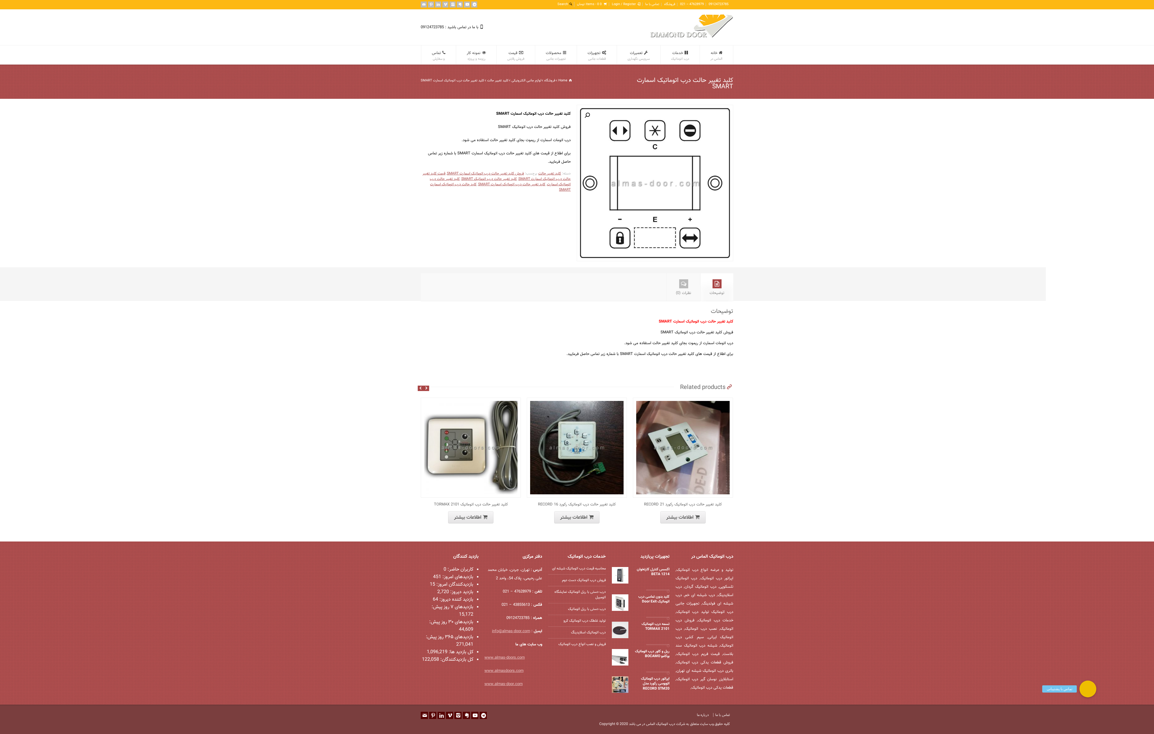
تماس (438, 56)
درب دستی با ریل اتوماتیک (587, 609)
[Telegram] (474, 5)
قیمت (515, 56)
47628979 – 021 (692, 4)
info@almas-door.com (511, 631)
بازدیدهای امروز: (457, 577)
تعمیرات (638, 56)
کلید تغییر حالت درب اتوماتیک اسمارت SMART (511, 184)
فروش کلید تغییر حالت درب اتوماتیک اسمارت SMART (485, 173)
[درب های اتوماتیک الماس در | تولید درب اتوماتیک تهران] (691, 37)
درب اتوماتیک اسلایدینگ (588, 632)
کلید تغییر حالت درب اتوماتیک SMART (489, 179)
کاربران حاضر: (459, 569)
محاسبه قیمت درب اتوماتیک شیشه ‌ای (579, 568)
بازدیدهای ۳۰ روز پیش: (451, 622)
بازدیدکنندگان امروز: (454, 584)
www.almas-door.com (503, 684)
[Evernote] (460, 5)
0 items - (589, 4)
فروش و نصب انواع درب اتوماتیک (582, 644)
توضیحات (717, 293)
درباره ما (703, 715)
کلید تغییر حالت (497, 80)
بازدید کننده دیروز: (455, 599)
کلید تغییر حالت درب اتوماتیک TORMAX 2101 (471, 505)
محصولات (556, 56)
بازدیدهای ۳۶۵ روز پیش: (449, 637)
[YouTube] (467, 5)
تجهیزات (597, 56)
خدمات (680, 56)
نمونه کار (476, 56)
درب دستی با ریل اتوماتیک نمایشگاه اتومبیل (580, 594)
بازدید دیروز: (461, 592)
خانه (716, 56)
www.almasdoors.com (504, 671)
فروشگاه (669, 4)
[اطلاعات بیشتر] (466, 401)
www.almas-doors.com (504, 658)
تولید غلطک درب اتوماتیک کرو (584, 620)
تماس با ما (652, 4)
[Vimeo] (445, 5)
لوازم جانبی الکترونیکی (526, 80)
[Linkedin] (438, 5)
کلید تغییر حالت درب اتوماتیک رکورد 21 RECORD (683, 505)
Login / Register (624, 4)
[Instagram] (453, 5)
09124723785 (718, 4)
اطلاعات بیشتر (467, 517)
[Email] (424, 5)
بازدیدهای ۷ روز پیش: (452, 607)
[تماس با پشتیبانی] (1087, 689)
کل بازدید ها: (460, 652)
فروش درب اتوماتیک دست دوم (584, 580)
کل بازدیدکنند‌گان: (456, 659)
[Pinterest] (431, 5)
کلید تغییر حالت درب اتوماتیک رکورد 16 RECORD (577, 505)
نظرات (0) (683, 293)
